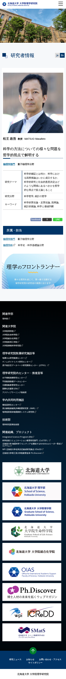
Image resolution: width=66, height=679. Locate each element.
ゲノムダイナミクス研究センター (16, 362)
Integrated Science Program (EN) (17, 437)
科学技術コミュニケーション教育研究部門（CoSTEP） (25, 440)
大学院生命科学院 (9, 334)
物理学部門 (9, 164)
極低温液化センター (10, 405)
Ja (57, 55)
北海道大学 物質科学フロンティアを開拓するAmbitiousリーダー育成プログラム (32, 445)
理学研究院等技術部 (10, 424)
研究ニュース (15, 659)
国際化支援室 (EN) (9, 388)
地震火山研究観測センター (13, 358)
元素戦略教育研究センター (13, 385)
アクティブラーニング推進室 (14, 392)
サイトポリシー (35, 662)
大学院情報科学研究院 (11, 345)
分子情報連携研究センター (13, 378)
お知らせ (30, 659)
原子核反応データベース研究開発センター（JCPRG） (24, 365)
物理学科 (8, 245)
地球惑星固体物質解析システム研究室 (18, 412)
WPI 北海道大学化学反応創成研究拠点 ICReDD (21, 449)
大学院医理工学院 (9, 342)
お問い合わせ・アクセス (50, 659)
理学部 (5, 318)
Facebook (36, 219)
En (62, 55)
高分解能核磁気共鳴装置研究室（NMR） (19, 408)
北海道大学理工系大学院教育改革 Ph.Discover (22, 453)
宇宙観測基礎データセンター (14, 381)
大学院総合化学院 (9, 338)
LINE (58, 219)
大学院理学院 (8, 331)
